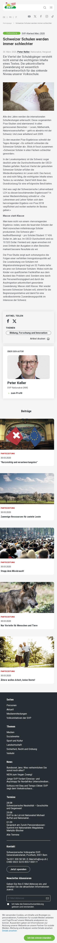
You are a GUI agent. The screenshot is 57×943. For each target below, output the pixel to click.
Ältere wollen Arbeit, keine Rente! (18, 680)
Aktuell (10, 709)
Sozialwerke (13, 736)
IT (16, 17)
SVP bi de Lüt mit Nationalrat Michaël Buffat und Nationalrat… (26, 816)
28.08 (9, 802)
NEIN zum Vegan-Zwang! (19, 774)
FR (10, 17)
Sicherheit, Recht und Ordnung (22, 749)
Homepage (7, 23)
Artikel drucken (37, 338)
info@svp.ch (40, 859)
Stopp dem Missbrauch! (12, 571)
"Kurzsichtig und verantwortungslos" (19, 462)
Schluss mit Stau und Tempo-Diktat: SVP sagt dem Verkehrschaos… (27, 787)
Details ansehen (9, 931)
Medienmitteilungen (17, 713)
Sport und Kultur (15, 740)
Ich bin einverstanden (39, 937)
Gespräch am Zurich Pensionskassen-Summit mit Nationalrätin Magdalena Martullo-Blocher (26, 828)
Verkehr (10, 753)
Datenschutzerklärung (33, 904)
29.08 (9, 812)
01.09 (9, 822)
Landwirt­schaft (14, 745)
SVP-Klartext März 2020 (33, 33)
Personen (12, 705)
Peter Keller (23, 52)
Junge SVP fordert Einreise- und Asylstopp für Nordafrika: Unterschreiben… (28, 780)
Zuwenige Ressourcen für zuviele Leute (21, 516)
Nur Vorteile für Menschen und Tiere (19, 625)
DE (4, 17)
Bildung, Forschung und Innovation (28, 332)
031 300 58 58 (17, 859)
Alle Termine (13, 834)
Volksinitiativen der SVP (19, 718)
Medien (10, 732)
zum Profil (16, 393)
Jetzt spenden (18, 869)
